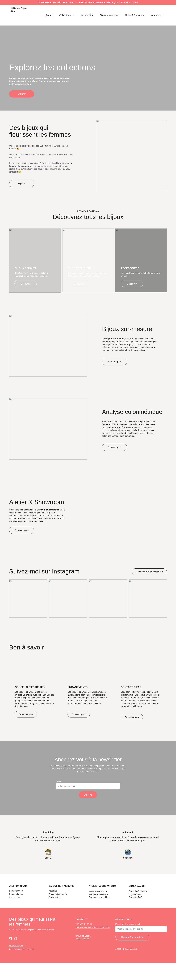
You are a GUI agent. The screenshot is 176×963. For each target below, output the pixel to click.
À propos (156, 15)
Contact (132, 897)
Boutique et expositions (99, 897)
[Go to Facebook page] (10, 938)
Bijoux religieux (16, 894)
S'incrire (88, 794)
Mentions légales (16, 946)
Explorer (22, 94)
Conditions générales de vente (21, 949)
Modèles (53, 891)
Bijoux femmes (16, 891)
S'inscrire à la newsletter (132, 937)
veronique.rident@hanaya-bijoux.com (93, 927)
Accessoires (14, 897)
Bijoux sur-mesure (109, 15)
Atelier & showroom (102, 886)
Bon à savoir (137, 886)
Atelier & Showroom (135, 15)
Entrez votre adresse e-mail (127, 924)
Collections (65, 15)
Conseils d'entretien (138, 891)
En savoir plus (114, 361)
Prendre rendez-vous (98, 894)
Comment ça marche (58, 894)
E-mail (58, 781)
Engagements (135, 894)
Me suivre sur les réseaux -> (149, 571)
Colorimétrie (87, 15)
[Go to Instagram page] (15, 938)
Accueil (49, 15)
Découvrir (25, 283)
